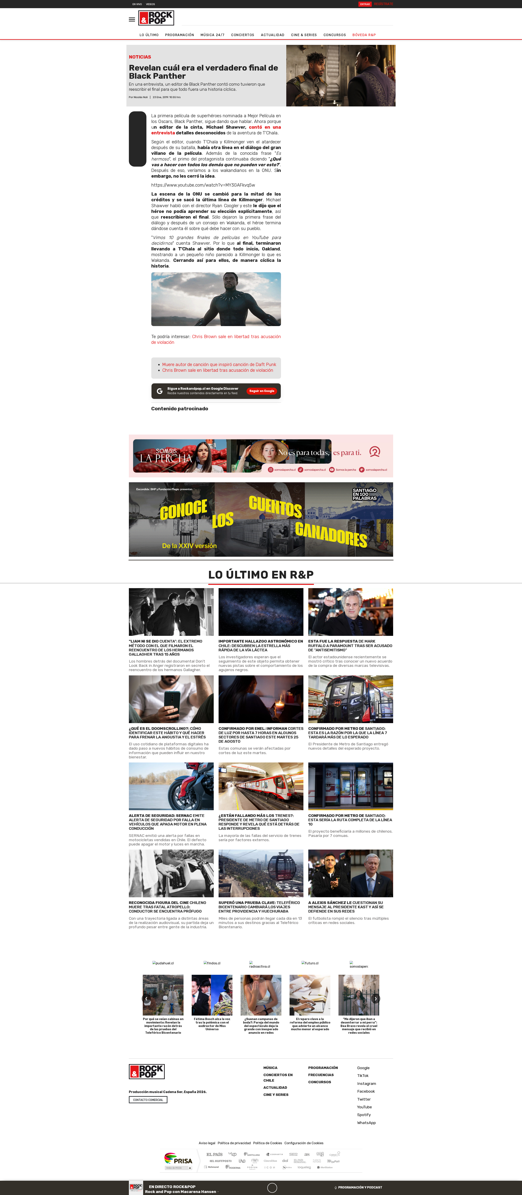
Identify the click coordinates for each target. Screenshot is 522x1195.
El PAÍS (214, 1154)
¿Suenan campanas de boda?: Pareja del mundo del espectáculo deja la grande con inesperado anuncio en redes (261, 1026)
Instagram (366, 1083)
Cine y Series (276, 1095)
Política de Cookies (267, 1143)
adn (319, 1154)
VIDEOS (150, 4)
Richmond (212, 1172)
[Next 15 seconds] (282, 1188)
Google (363, 1068)
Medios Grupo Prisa (178, 1167)
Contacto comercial (148, 1100)
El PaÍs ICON (269, 1172)
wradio (254, 1160)
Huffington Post (220, 1160)
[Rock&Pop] (156, 18)
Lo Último (149, 35)
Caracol (335, 1154)
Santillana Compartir (274, 1154)
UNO (242, 1160)
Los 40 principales (234, 1154)
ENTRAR (365, 4)
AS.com (306, 1154)
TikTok (362, 1075)
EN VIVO (137, 4)
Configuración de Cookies (303, 1143)
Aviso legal (207, 1143)
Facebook (365, 1091)
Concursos (335, 35)
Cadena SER (293, 1154)
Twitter (363, 1099)
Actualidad (273, 35)
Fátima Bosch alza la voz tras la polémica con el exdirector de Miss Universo (212, 1024)
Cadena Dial (321, 1160)
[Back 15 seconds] (262, 1188)
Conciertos (242, 35)
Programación (179, 35)
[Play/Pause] (272, 1188)
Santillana (253, 1154)
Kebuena (335, 1160)
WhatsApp (366, 1122)
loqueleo (303, 1172)
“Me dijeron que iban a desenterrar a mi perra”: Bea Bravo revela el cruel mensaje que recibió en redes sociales (359, 1026)
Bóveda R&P (364, 35)
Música (270, 1068)
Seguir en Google (261, 391)
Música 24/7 (213, 35)
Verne (308, 1160)
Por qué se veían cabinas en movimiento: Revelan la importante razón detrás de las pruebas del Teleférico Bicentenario (163, 1026)
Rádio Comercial (340, 1172)
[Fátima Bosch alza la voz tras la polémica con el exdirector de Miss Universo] (212, 995)
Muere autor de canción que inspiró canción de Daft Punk (219, 364)
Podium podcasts (212, 1165)
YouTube (364, 1107)
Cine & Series (304, 35)
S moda (285, 1172)
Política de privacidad (234, 1143)
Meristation (322, 1172)
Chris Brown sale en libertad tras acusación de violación (217, 370)
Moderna (232, 1172)
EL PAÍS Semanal (296, 1160)
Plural (251, 1172)
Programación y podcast (360, 1187)
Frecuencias (321, 1075)
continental (285, 1160)
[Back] (253, 1188)
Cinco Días (270, 1160)
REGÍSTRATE (383, 4)
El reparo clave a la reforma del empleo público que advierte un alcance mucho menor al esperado (310, 1024)
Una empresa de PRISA (178, 1158)
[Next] (292, 1188)
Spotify (363, 1114)
